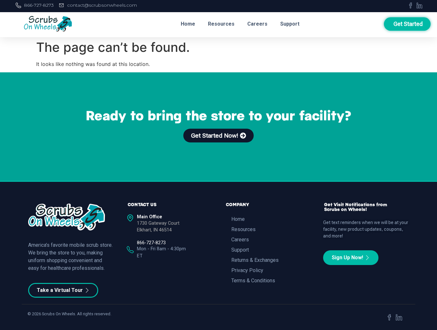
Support (289, 24)
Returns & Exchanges (255, 260)
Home (188, 24)
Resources (221, 24)
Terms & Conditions (253, 281)
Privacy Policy (247, 270)
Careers (257, 24)
